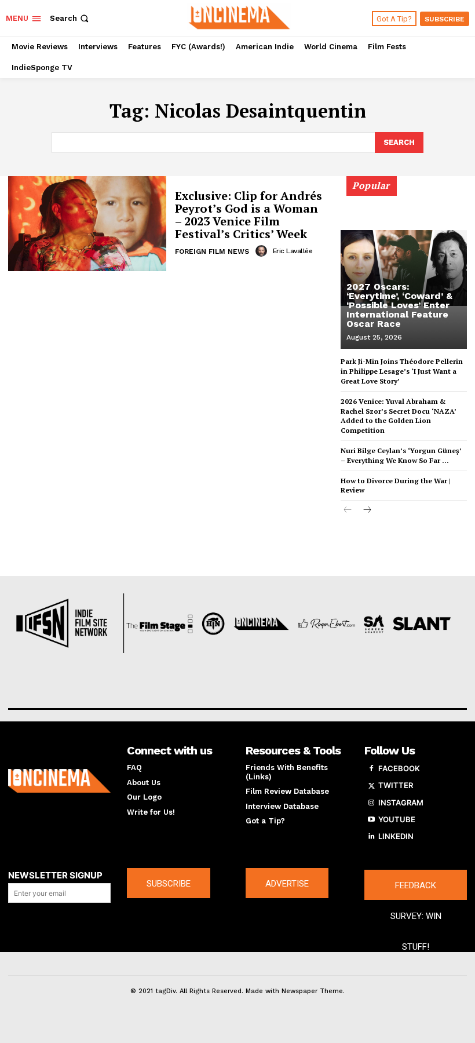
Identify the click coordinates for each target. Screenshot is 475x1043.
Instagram (400, 802)
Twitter (395, 785)
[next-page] (366, 511)
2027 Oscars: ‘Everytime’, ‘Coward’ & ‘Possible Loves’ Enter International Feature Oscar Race (399, 305)
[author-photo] (263, 251)
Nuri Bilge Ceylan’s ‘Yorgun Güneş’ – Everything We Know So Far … (401, 455)
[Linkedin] (371, 837)
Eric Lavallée (293, 251)
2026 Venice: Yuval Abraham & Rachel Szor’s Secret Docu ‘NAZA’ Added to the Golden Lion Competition (398, 416)
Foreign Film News (212, 251)
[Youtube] (371, 820)
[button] (70, 18)
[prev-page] (348, 511)
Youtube (396, 819)
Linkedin (396, 836)
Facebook (399, 768)
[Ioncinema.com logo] (59, 781)
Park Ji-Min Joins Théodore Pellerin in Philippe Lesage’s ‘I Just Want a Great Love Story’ (402, 371)
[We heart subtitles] (239, 17)
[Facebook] (371, 769)
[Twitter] (371, 786)
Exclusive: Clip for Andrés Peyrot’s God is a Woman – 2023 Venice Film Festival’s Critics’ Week (248, 215)
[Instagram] (371, 803)
